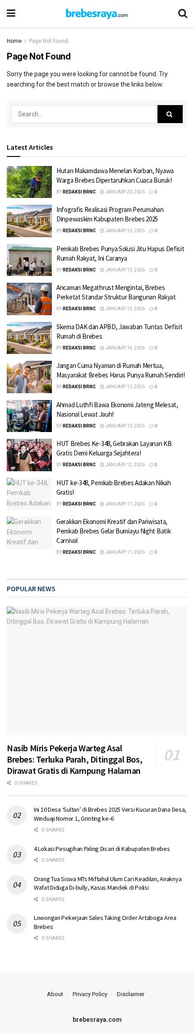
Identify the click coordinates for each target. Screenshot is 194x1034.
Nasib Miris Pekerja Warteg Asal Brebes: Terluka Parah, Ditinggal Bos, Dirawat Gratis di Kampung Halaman (74, 759)
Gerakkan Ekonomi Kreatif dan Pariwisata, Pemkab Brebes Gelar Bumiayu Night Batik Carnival (113, 531)
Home (14, 41)
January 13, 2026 (124, 269)
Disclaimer (130, 994)
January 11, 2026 (124, 503)
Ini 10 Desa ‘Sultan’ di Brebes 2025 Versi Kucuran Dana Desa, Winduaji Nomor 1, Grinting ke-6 (110, 814)
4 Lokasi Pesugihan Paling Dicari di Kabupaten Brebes (102, 849)
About (55, 994)
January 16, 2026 (124, 230)
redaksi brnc (79, 191)
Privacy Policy (90, 994)
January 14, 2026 (124, 347)
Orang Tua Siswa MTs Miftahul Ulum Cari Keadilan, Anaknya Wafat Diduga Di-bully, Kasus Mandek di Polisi (107, 883)
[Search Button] (170, 114)
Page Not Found (48, 41)
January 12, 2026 (124, 464)
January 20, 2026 (124, 191)
